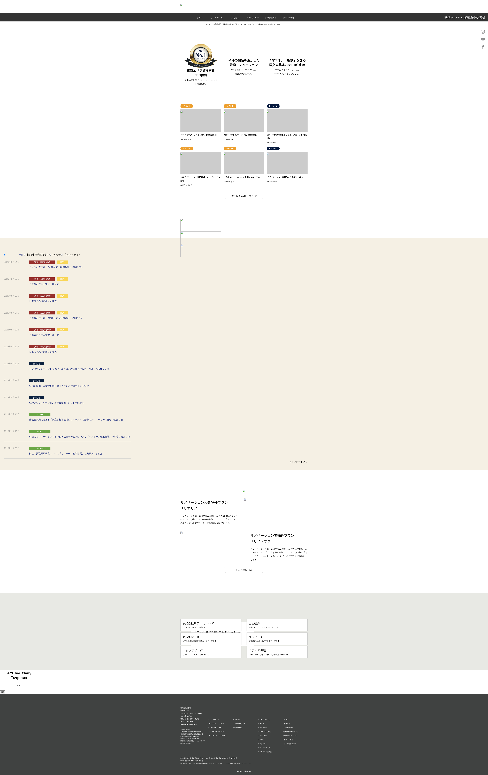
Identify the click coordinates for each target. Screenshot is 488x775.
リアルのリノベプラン (216, 723)
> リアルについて (264, 719)
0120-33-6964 (192, 724)
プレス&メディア (72, 254)
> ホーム (286, 719)
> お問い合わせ (288, 739)
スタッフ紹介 (262, 735)
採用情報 (261, 739)
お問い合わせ (288, 17)
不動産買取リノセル (240, 723)
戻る (2, 692)
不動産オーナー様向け (216, 731)
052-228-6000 (189, 719)
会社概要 (261, 723)
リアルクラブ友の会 (265, 751)
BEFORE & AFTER (214, 727)
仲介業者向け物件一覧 (290, 731)
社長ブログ (262, 743)
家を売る (235, 17)
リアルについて (253, 17)
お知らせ (56, 254)
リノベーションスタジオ (216, 735)
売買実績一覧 (262, 727)
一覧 (21, 254)
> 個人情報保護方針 (289, 743)
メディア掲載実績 (264, 747)
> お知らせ (286, 723)
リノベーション (217, 17)
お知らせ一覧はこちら (299, 461)
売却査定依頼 (237, 727)
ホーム (199, 17)
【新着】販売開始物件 (37, 254)
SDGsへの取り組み (264, 731)
